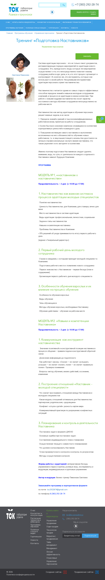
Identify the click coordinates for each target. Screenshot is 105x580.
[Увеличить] (20, 89)
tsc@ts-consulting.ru (74, 515)
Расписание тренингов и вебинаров (76, 22)
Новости (74, 28)
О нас (8, 22)
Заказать (87, 56)
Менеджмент (51, 548)
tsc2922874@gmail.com (57, 489)
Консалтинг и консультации (48, 22)
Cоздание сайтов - (54, 572)
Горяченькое (53, 28)
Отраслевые (51, 558)
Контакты (65, 28)
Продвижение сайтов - (84, 572)
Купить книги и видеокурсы (23, 22)
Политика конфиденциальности (20, 574)
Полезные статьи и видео (36, 28)
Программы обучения (14, 28)
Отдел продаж (52, 527)
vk (52, 12)
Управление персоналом (52, 47)
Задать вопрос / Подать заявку (86, 13)
